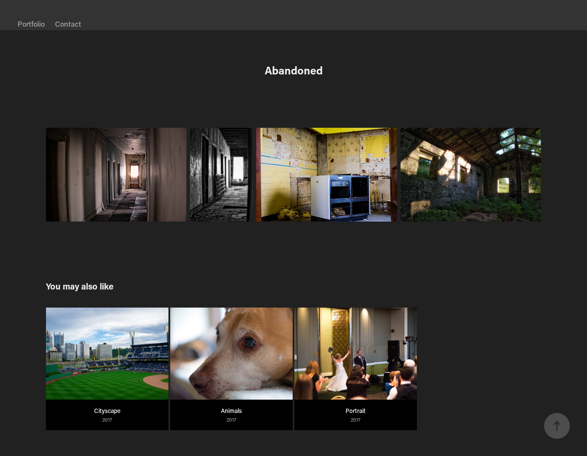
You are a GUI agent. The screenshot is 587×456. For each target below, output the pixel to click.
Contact (68, 23)
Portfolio (31, 23)
